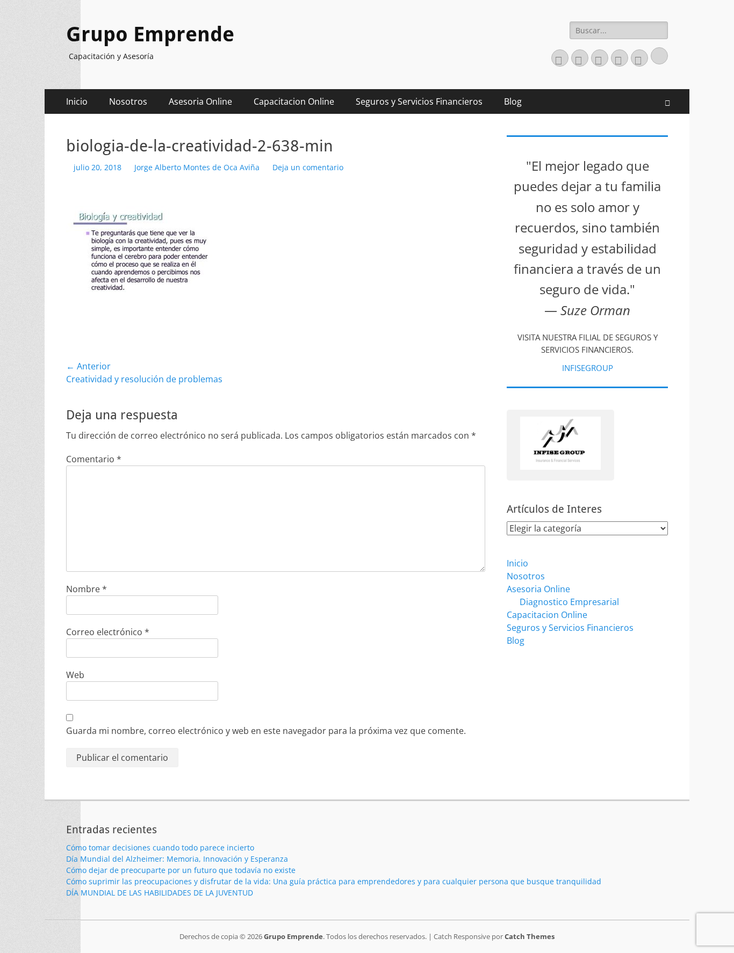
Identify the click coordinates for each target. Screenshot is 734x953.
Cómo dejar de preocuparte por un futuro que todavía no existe (181, 870)
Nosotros (128, 101)
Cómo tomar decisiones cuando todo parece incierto (160, 847)
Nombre (86, 589)
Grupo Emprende (150, 34)
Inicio (77, 101)
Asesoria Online (200, 101)
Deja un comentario (307, 167)
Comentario (93, 459)
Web (75, 675)
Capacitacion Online (294, 101)
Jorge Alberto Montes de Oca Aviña (197, 167)
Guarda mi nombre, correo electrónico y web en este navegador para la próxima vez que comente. (266, 731)
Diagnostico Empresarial (569, 602)
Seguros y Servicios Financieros (419, 101)
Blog (513, 101)
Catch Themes (530, 936)
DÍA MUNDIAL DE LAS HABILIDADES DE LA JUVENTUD (159, 892)
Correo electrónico (107, 632)
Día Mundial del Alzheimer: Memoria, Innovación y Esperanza (177, 859)
